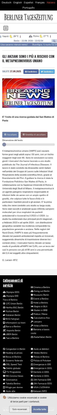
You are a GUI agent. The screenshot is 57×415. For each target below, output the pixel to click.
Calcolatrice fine (41, 317)
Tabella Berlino (13, 383)
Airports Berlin (13, 330)
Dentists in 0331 (41, 376)
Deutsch (6, 2)
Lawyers (37, 321)
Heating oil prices (13, 352)
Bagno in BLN (40, 306)
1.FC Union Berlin (13, 303)
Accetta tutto (39, 409)
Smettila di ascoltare (35, 134)
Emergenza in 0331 (42, 368)
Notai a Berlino (40, 325)
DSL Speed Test (13, 364)
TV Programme (13, 372)
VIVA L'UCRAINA (41, 387)
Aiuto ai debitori (41, 349)
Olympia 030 (11, 296)
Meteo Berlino (40, 352)
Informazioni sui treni (15, 322)
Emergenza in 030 (42, 364)
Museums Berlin (41, 294)
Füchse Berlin (12, 311)
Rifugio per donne (14, 387)
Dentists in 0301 (41, 372)
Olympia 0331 (12, 292)
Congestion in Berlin (15, 349)
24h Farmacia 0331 (42, 383)
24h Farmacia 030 (42, 379)
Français (40, 2)
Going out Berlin (41, 291)
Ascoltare (11, 134)
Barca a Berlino (13, 326)
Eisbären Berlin (12, 315)
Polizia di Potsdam (42, 360)
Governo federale (14, 360)
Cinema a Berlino (41, 287)
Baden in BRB (40, 310)
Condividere (32, 71)
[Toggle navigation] (6, 28)
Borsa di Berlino (13, 356)
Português (28, 7)
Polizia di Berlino (41, 356)
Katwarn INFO (40, 391)
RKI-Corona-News (14, 376)
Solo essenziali (19, 409)
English (17, 2)
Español (28, 2)
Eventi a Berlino (40, 298)
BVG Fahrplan (12, 319)
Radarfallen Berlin (42, 337)
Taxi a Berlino (12, 338)
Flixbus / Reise (40, 314)
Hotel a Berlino (40, 302)
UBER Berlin (11, 334)
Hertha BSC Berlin (14, 307)
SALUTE (5, 71)
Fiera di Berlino (10, 299)
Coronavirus (11, 379)
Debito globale (12, 368)
